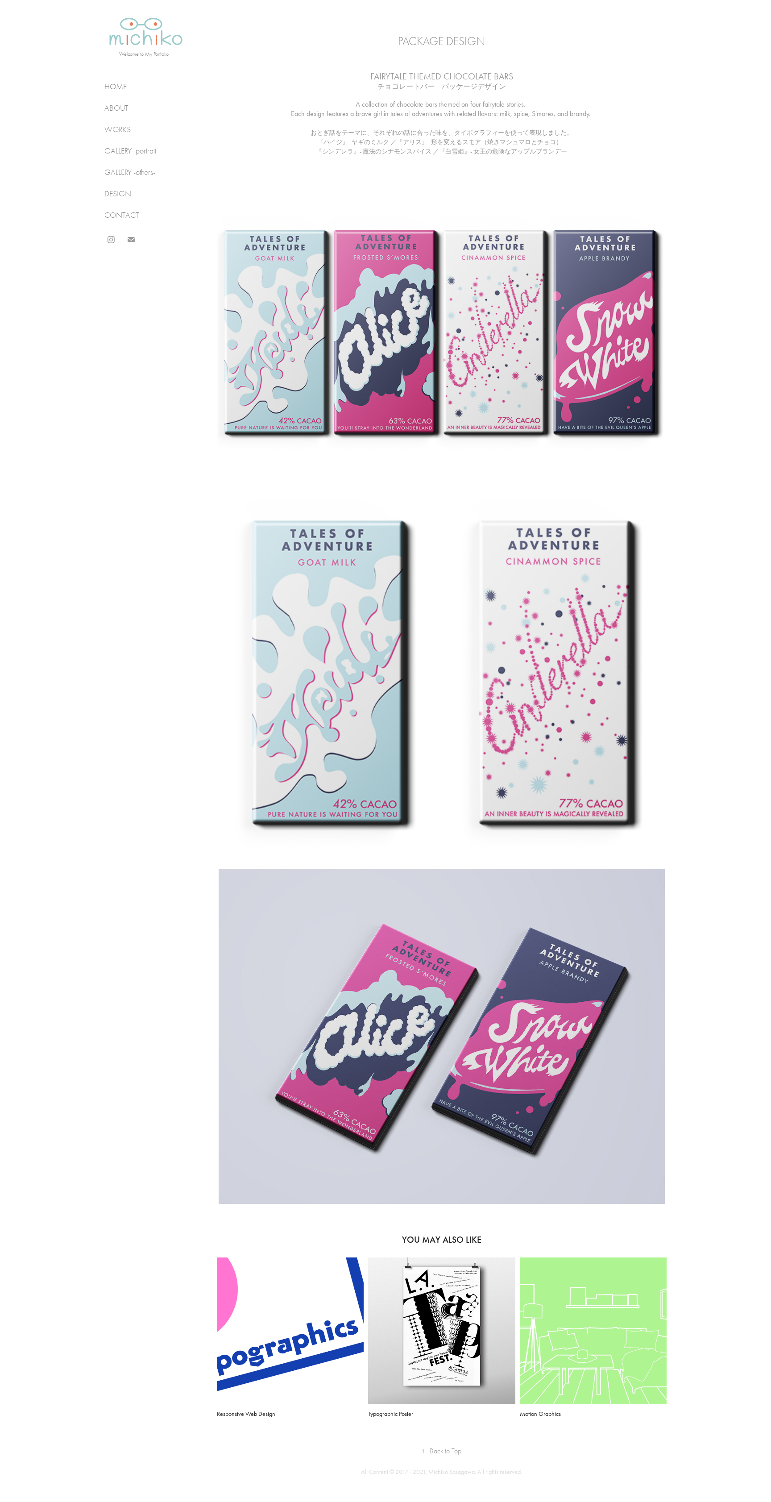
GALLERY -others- (129, 172)
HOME (115, 86)
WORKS (117, 129)
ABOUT (116, 108)
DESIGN (117, 194)
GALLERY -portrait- (131, 151)
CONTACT (121, 215)
